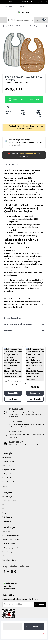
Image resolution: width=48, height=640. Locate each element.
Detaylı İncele (12, 399)
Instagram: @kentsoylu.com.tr (17, 301)
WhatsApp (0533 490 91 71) (17, 288)
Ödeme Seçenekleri (12, 318)
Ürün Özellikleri (11, 165)
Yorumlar (8, 330)
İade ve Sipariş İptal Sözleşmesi (18, 324)
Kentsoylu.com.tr (35, 304)
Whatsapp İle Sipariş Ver (26, 99)
